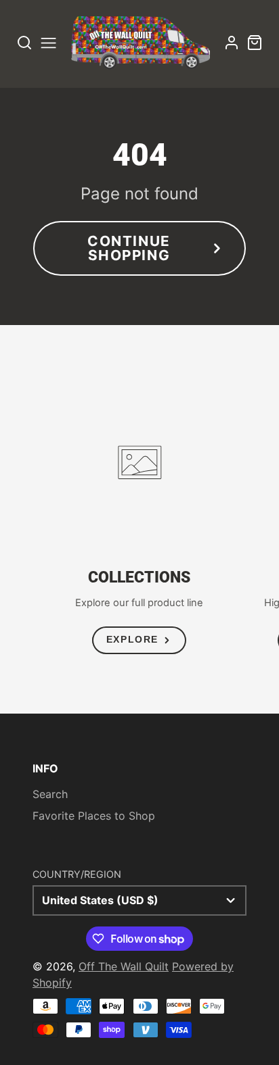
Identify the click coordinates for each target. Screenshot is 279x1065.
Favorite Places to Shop (94, 815)
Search (50, 794)
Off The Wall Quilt (124, 966)
